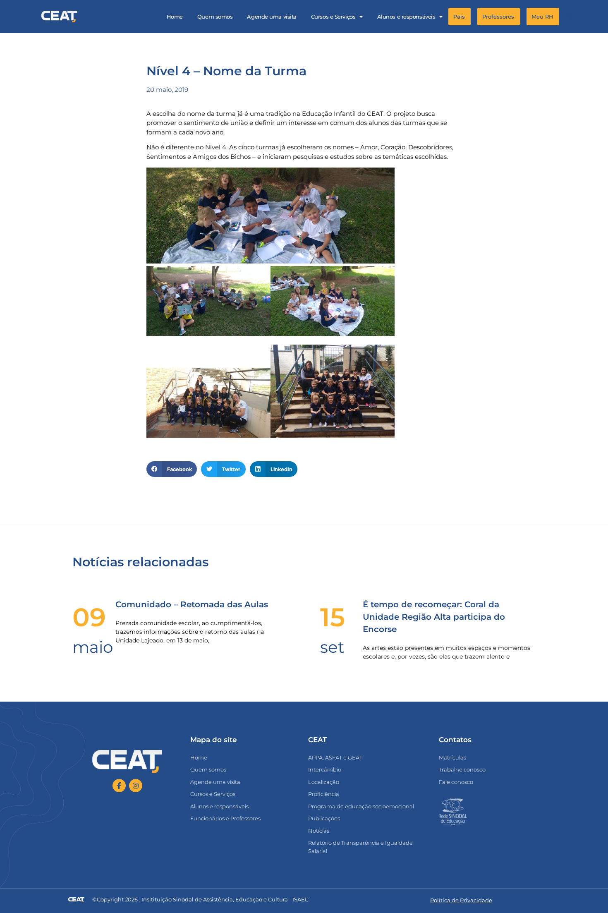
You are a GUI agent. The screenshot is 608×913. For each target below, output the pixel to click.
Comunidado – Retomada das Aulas (191, 604)
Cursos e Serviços (333, 16)
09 (89, 617)
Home (175, 16)
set (332, 647)
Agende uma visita (271, 16)
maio (92, 647)
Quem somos (215, 16)
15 (332, 617)
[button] (570, 17)
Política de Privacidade (461, 900)
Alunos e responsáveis (406, 16)
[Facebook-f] (119, 785)
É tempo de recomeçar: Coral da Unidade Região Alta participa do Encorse (434, 616)
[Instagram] (135, 785)
